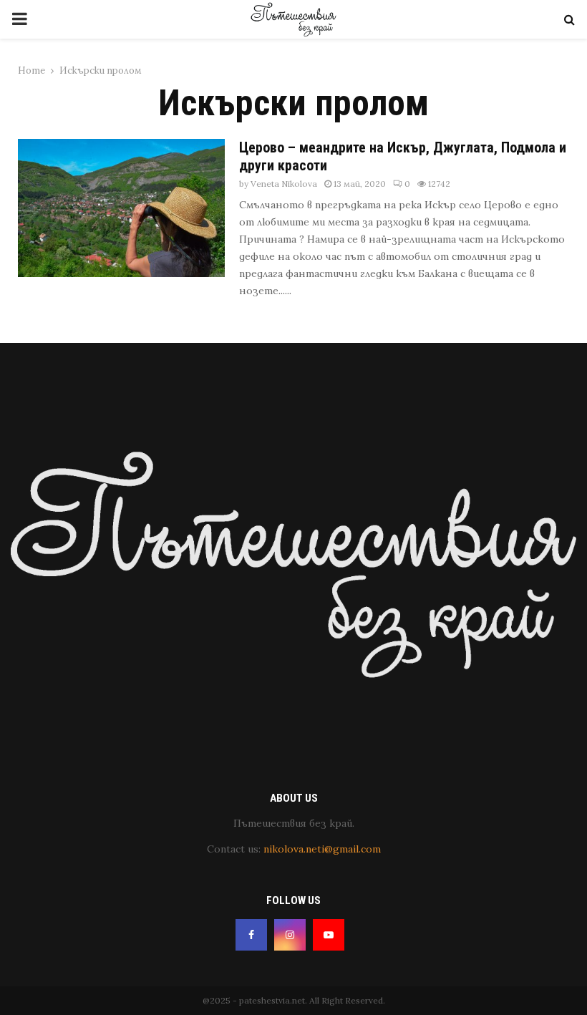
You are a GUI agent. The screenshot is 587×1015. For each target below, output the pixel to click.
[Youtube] (328, 935)
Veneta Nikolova (284, 183)
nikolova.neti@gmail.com (322, 848)
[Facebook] (251, 935)
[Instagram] (290, 935)
